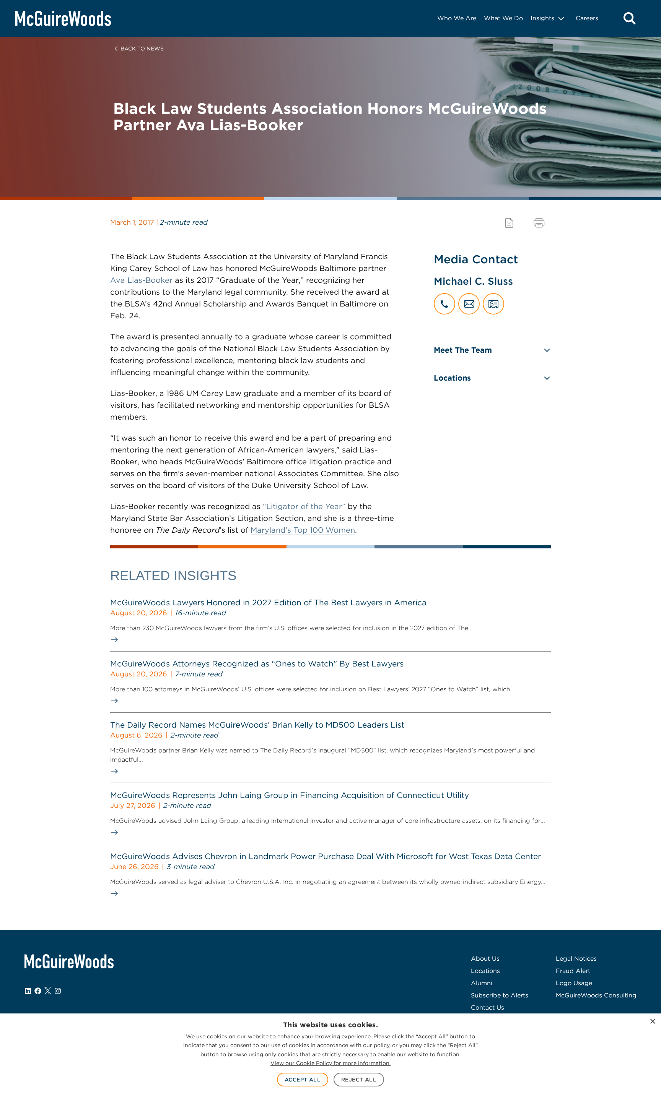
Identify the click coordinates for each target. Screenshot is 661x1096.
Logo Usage (574, 983)
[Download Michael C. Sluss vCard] (493, 304)
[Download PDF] (509, 223)
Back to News (142, 48)
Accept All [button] (303, 1080)
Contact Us (487, 1007)
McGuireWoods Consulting (596, 995)
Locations (452, 378)
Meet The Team (463, 350)
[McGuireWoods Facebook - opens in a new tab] (37, 990)
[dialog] (330, 1054)
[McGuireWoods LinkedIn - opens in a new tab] (27, 990)
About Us (485, 958)
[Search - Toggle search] (630, 18)
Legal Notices (576, 958)
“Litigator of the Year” (304, 506)
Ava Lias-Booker (141, 280)
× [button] (652, 1022)
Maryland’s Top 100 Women (303, 530)
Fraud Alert (573, 970)
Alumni (481, 983)
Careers (587, 18)
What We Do (503, 18)
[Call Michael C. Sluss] (444, 304)
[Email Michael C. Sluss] (469, 304)
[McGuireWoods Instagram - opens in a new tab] (57, 990)
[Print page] (539, 223)
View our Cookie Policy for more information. (330, 1063)
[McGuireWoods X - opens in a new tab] (47, 990)
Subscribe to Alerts (499, 995)
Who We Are (456, 18)
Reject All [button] (358, 1080)
